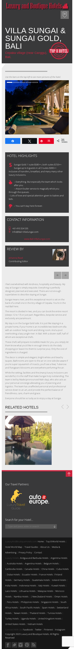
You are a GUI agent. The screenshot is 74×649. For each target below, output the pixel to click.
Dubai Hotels (13, 574)
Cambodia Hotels (13, 569)
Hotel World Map (13, 546)
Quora (21, 645)
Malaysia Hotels (45, 591)
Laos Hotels (11, 591)
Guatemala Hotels (41, 580)
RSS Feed (33, 645)
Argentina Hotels (59, 558)
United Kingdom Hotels (49, 618)
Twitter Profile (14, 645)
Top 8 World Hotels (55, 541)
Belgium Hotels (51, 563)
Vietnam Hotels (35, 624)
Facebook (28, 629)
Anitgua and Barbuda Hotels (34, 558)
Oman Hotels (60, 596)
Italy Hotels (43, 585)
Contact (38, 552)
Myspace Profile (27, 645)
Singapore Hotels (49, 602)
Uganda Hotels (28, 618)
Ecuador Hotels (29, 574)
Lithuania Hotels (27, 591)
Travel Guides (31, 546)
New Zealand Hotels (42, 596)
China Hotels (47, 569)
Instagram (60, 629)
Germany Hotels (22, 580)
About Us (45, 546)
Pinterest (48, 629)
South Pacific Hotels (30, 607)
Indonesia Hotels (27, 585)
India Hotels (11, 585)
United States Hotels (15, 624)
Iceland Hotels (59, 580)
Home (41, 541)
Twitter (38, 629)
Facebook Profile (8, 645)
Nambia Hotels (21, 596)
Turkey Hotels (12, 618)
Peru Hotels (13, 602)
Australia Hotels (15, 563)
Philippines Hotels (30, 602)
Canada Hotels (32, 569)
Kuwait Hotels (58, 585)
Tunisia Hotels (54, 613)
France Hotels (46, 574)
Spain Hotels (48, 607)
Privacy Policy (25, 552)
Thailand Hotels (37, 613)
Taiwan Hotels (20, 613)
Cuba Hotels (62, 569)
